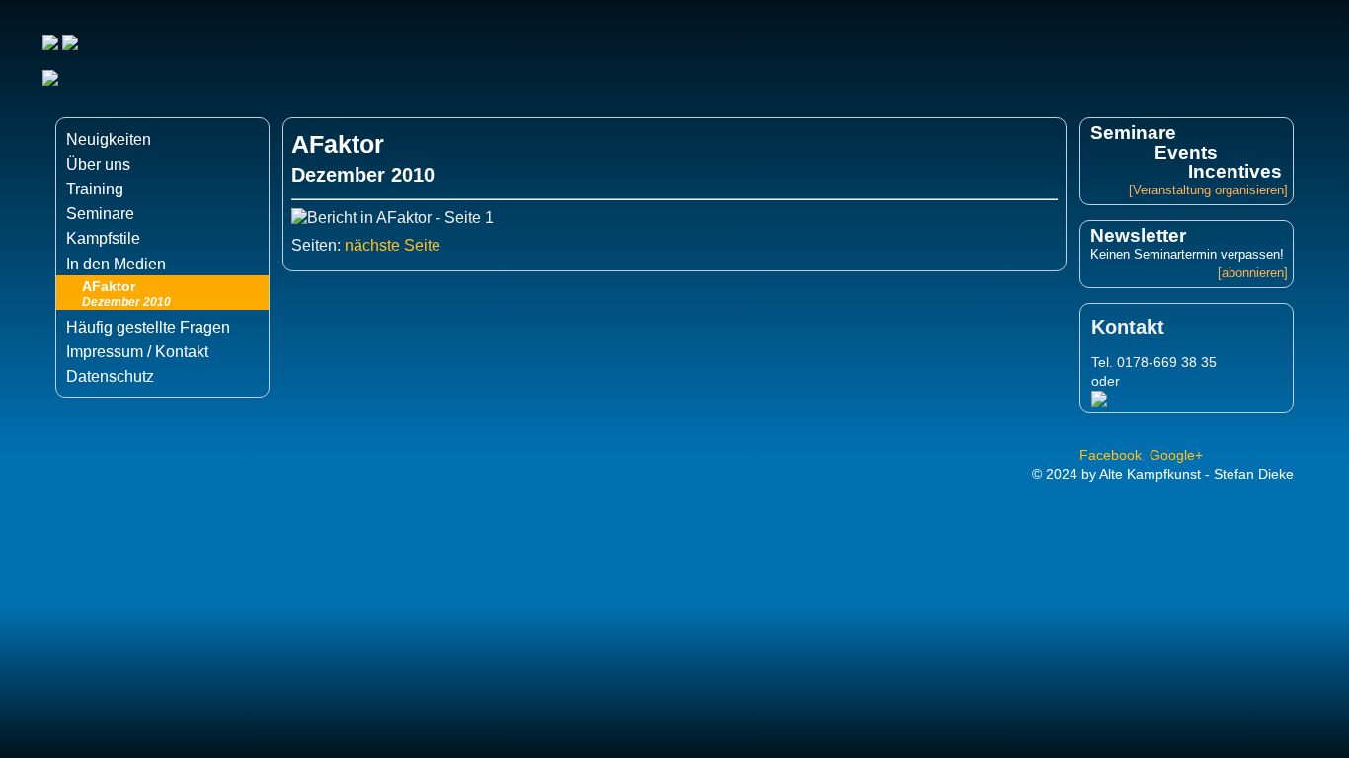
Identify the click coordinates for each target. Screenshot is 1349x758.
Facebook (1110, 455)
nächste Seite (390, 245)
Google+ (1176, 455)
